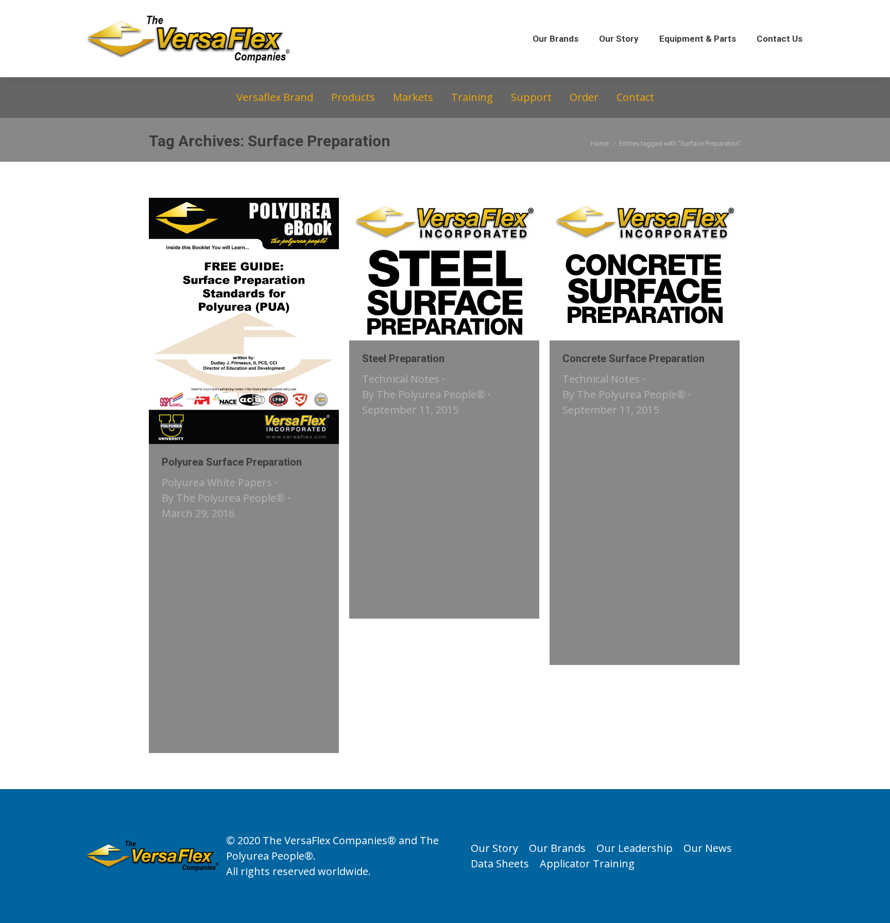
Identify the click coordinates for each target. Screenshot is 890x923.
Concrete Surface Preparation (633, 358)
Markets (413, 97)
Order (584, 97)
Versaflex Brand (274, 97)
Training (472, 97)
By (223, 498)
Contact (635, 97)
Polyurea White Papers (217, 482)
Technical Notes (400, 379)
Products (353, 97)
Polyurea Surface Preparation (232, 462)
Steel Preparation (403, 358)
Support (531, 97)
